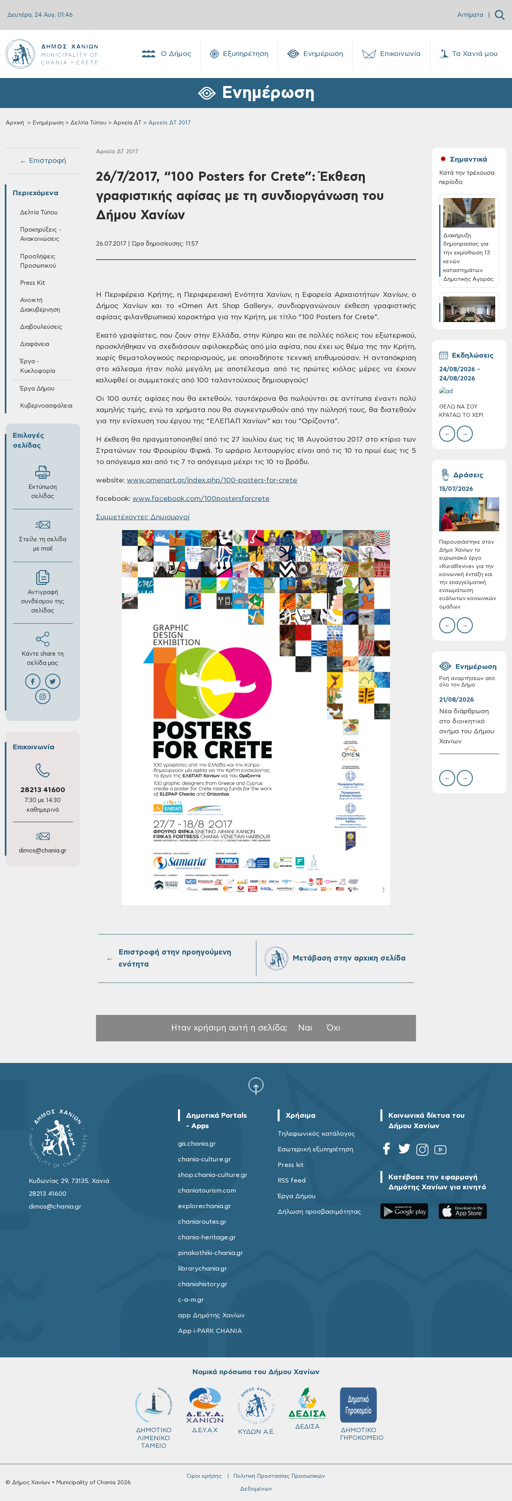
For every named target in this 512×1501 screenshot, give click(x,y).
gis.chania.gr (197, 1144)
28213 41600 (42, 790)
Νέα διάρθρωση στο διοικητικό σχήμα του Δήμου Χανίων (466, 726)
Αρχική (15, 123)
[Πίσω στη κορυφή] (256, 1086)
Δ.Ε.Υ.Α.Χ (205, 1430)
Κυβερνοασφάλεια (46, 406)
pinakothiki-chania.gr (210, 1253)
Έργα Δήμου (297, 1196)
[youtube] (440, 1151)
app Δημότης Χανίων (211, 1315)
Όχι (333, 1028)
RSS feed (292, 1180)
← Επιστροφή (43, 160)
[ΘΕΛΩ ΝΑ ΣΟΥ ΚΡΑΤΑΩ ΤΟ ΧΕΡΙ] (469, 391)
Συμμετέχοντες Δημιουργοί (143, 517)
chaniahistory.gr (203, 1284)
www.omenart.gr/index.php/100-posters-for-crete (212, 480)
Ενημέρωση (323, 54)
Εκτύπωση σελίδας (42, 491)
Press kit (291, 1165)
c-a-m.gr (191, 1300)
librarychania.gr (202, 1268)
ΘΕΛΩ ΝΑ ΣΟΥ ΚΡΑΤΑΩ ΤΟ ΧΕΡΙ (461, 411)
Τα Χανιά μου (475, 54)
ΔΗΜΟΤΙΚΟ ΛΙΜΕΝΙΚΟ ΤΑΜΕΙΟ (154, 1438)
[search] (500, 15)
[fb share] (32, 681)
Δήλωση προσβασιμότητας (319, 1212)
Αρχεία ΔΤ (127, 123)
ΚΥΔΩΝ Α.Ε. (256, 1432)
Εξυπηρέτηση (245, 54)
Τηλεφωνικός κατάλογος (316, 1134)
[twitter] (404, 1151)
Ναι (305, 1028)
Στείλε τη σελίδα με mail (42, 544)
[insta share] (42, 696)
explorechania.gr (204, 1206)
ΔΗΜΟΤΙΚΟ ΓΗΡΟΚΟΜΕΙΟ (362, 1434)
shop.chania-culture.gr (213, 1175)
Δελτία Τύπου (88, 123)
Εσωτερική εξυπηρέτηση (315, 1149)
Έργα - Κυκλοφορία (37, 366)
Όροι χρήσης (204, 1476)
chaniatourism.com (207, 1190)
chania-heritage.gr (207, 1237)
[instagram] (422, 1151)
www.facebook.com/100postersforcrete (201, 498)
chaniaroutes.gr (202, 1222)
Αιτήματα (470, 15)
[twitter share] (52, 681)
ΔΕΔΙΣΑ (307, 1426)
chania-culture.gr (204, 1159)
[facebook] (386, 1151)
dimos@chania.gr (42, 851)
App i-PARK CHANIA (210, 1331)
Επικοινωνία (400, 54)
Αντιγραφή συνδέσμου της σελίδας (42, 601)
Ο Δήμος (176, 54)
